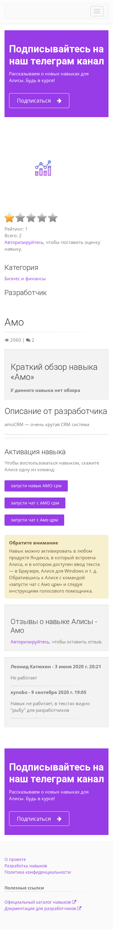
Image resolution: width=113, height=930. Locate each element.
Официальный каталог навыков (38, 902)
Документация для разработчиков (41, 908)
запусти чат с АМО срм (35, 503)
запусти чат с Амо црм (34, 520)
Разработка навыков (26, 866)
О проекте (15, 859)
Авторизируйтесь (24, 242)
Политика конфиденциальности (38, 872)
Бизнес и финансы (25, 278)
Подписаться (34, 100)
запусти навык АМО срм (36, 485)
